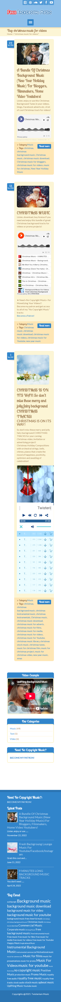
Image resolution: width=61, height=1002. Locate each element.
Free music (12, 937)
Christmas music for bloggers (31, 161)
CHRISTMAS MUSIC (33, 212)
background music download (29, 906)
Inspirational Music (27, 943)
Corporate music (16, 929)
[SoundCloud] (35, 2)
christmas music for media (29, 631)
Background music (34, 900)
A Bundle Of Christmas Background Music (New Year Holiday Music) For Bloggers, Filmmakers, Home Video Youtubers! (28, 820)
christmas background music (17, 922)
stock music (31, 982)
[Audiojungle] (30, 2)
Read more (44, 146)
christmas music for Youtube (31, 637)
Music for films (32, 956)
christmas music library (28, 641)
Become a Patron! (25, 315)
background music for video (25, 910)
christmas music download (36, 158)
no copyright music (27, 970)
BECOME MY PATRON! (19, 802)
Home (9, 34)
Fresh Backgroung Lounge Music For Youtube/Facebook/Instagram (36, 849)
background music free (18, 918)
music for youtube (33, 965)
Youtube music (30, 986)
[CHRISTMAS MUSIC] (33, 196)
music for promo (28, 961)
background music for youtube (29, 915)
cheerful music (36, 918)
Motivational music (45, 952)
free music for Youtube (43, 940)
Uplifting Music (15, 985)
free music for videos (22, 940)
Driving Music (30, 930)
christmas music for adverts (30, 624)
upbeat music (46, 982)
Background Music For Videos (26, 139)
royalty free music (29, 978)
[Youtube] (51, 2)
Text (12, 733)
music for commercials (15, 956)
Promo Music (39, 974)
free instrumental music (40, 934)
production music (22, 974)
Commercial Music (30, 925)
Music (30, 144)
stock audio (19, 982)
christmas (28, 148)
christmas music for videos (30, 165)
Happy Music (13, 943)
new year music (33, 341)
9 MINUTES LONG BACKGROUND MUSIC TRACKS (34, 874)
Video (13, 739)
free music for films (26, 937)
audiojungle (11, 902)
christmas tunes (37, 644)
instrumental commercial (26, 952)
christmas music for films (29, 627)
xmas (19, 658)
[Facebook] (46, 2)
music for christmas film (28, 648)
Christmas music (39, 617)
